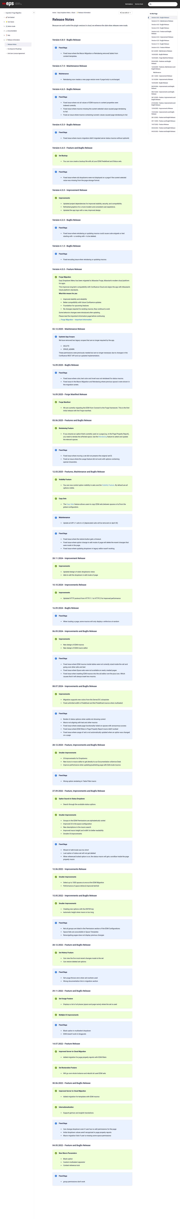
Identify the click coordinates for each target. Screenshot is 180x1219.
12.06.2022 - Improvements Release (162, 108)
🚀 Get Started (10, 17)
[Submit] (150, 4)
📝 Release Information (13, 40)
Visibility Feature (108, 485)
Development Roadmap (15, 49)
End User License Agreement (16, 53)
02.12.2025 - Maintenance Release (162, 51)
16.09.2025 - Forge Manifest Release (162, 58)
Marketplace (129, 4)
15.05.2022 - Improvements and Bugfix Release (163, 113)
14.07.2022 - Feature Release (160, 124)
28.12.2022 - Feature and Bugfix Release (163, 117)
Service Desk (139, 4)
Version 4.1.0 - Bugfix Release (160, 44)
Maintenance (157, 72)
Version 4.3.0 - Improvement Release (162, 37)
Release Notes (12, 44)
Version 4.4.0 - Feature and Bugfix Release (161, 32)
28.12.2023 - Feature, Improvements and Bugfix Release (163, 98)
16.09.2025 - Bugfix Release (160, 54)
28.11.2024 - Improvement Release (162, 76)
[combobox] (162, 4)
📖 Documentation (11, 31)
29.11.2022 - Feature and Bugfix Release (163, 121)
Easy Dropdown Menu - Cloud (66, 12)
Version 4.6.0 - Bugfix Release (160, 24)
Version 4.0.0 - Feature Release (161, 47)
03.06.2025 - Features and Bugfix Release (161, 62)
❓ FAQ (8, 35)
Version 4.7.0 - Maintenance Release (162, 21)
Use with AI (125, 13)
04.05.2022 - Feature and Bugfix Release (163, 131)
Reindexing (103, 437)
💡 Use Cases (10, 22)
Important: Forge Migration (13, 13)
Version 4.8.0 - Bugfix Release (160, 17)
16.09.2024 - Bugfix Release (160, 83)
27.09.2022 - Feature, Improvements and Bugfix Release (163, 104)
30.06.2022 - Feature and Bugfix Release (163, 128)
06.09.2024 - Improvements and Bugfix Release (163, 87)
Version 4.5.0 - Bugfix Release (160, 28)
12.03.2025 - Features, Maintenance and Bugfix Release (163, 68)
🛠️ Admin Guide (10, 26)
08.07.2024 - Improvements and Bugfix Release (163, 93)
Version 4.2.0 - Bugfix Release (160, 40)
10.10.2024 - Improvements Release (162, 79)
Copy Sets (70, 504)
